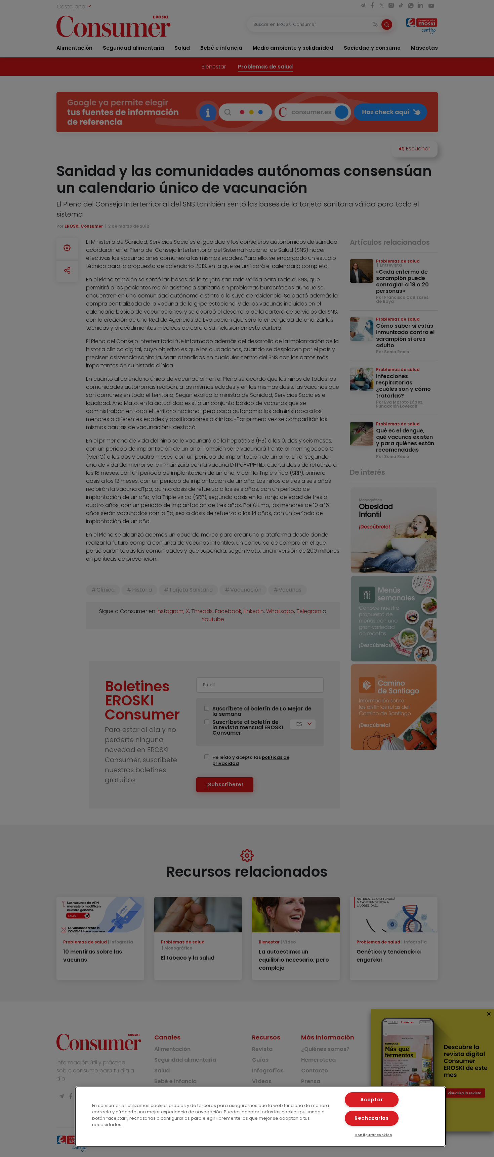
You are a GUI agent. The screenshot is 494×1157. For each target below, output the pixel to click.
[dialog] (260, 1116)
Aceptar (371, 1099)
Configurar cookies (373, 1135)
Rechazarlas (372, 1118)
